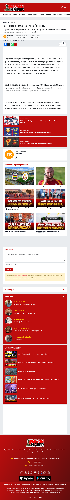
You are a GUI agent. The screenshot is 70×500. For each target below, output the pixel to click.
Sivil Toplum (57, 14)
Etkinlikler (63, 484)
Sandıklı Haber (24, 492)
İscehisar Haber (57, 490)
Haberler (6, 22)
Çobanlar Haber (50, 488)
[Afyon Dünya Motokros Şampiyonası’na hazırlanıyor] (50, 221)
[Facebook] (21, 472)
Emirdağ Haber (19, 490)
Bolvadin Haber (39, 488)
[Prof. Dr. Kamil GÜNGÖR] (8, 338)
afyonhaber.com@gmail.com (36, 465)
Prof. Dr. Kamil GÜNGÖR (22, 337)
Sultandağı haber (55, 492)
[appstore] (27, 478)
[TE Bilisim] (9, 154)
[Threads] (38, 472)
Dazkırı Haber (60, 488)
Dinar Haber (10, 490)
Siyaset (22, 14)
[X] (25, 472)
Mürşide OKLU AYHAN (21, 328)
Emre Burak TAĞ (19, 310)
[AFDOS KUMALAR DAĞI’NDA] (35, 41)
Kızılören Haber (14, 492)
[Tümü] (64, 290)
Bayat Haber (30, 488)
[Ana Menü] (65, 7)
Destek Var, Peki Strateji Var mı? (24, 313)
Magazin (56, 484)
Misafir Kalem (19, 319)
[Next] (41, 472)
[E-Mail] (16, 157)
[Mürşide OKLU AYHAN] (8, 329)
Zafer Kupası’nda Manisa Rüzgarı (15, 231)
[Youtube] (35, 472)
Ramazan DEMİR (19, 302)
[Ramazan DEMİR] (8, 303)
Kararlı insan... (18, 339)
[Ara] (62, 7)
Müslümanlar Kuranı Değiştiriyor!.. (25, 304)
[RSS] (48, 472)
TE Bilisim (18, 153)
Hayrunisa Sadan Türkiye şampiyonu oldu (49, 208)
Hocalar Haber (38, 490)
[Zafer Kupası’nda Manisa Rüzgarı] (19, 221)
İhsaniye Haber (47, 490)
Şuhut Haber (45, 492)
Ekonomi (50, 484)
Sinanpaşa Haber (35, 492)
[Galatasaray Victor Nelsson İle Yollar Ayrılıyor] (50, 176)
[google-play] (43, 478)
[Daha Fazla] (15, 44)
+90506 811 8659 (36, 462)
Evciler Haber (29, 490)
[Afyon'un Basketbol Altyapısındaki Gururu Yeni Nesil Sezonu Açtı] (19, 198)
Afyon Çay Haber (10, 488)
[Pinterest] (28, 472)
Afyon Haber (6, 14)
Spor (15, 14)
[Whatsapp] (44, 472)
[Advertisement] (35, 419)
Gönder (9, 269)
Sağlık (41, 14)
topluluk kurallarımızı (21, 275)
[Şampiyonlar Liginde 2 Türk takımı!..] (19, 176)
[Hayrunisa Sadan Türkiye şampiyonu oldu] (50, 198)
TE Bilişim (39, 497)
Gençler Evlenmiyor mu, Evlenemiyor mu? (28, 331)
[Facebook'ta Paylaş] (5, 44)
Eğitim (48, 14)
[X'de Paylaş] (8, 44)
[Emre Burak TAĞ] (8, 312)
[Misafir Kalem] (8, 321)
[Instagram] (31, 472)
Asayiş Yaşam (32, 14)
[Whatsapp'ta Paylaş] (12, 44)
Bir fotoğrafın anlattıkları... (23, 322)
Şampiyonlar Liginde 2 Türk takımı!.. (16, 186)
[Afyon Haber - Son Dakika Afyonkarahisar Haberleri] (14, 7)
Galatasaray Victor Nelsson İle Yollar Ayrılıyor (50, 186)
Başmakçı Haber (21, 488)
